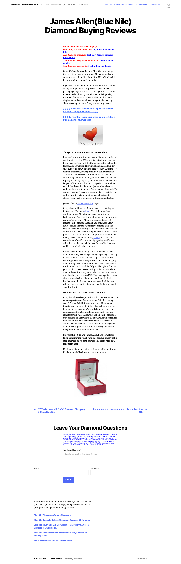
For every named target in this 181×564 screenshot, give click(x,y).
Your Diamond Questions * (72, 450)
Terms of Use (155, 5)
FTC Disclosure (141, 5)
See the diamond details (99, 66)
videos (87, 211)
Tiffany (97, 237)
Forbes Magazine (85, 203)
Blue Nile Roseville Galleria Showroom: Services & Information (62, 520)
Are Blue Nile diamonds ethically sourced (53, 540)
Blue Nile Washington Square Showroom (52, 515)
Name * (36, 468)
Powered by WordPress (73, 559)
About (107, 5)
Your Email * (94, 468)
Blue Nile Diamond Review (24, 5)
